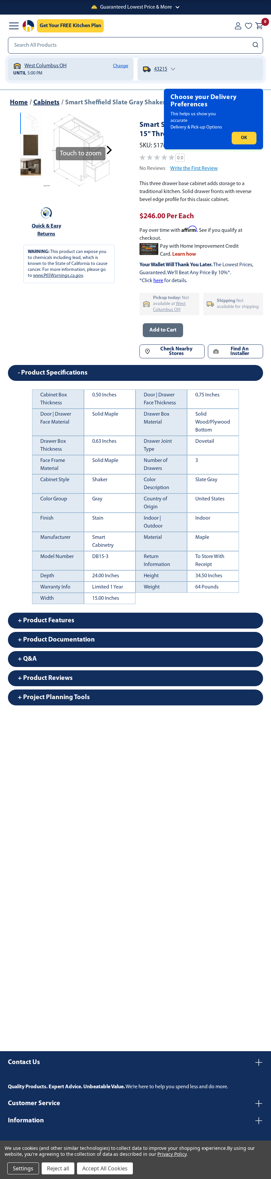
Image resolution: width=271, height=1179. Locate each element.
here (158, 280)
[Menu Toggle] (14, 26)
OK (244, 137)
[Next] (109, 150)
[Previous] (52, 150)
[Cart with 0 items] (259, 26)
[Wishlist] (248, 25)
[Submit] (256, 45)
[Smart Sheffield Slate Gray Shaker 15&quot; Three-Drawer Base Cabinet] (30, 123)
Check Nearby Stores (176, 351)
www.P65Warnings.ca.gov (58, 275)
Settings (23, 1168)
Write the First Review (194, 168)
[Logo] (28, 26)
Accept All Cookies (105, 1168)
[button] (135, 7)
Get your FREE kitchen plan (70, 25)
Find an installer (239, 351)
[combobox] (135, 45)
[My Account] (238, 25)
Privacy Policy (171, 1154)
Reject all (58, 1168)
